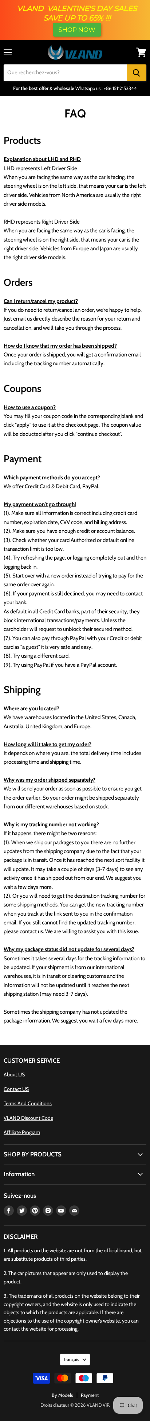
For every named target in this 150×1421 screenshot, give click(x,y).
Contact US (16, 1089)
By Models (62, 1395)
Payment (90, 1395)
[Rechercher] (136, 72)
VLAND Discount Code (28, 1118)
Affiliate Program (22, 1132)
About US (14, 1074)
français (71, 1359)
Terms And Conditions (28, 1103)
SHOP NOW (77, 29)
